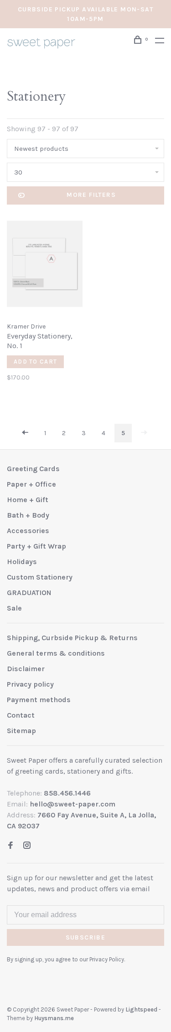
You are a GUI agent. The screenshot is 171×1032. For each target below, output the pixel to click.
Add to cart (35, 361)
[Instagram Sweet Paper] (27, 846)
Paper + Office (31, 484)
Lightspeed (141, 1009)
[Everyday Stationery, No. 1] (45, 265)
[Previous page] (25, 433)
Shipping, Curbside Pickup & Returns (72, 637)
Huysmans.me (54, 1018)
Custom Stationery (40, 577)
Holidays (22, 561)
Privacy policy (30, 684)
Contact (21, 715)
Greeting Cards (33, 468)
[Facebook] (10, 846)
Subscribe (86, 937)
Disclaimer (26, 668)
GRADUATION (29, 592)
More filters (91, 195)
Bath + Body (28, 515)
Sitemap (21, 730)
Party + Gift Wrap (36, 546)
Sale (14, 608)
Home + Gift (27, 499)
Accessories (28, 530)
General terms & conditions (56, 653)
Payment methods (39, 699)
